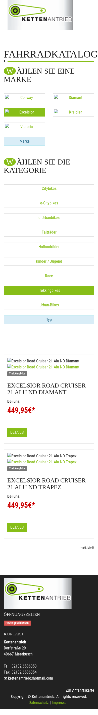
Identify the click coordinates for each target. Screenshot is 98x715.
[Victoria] (24, 127)
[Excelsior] (24, 112)
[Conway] (24, 98)
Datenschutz (39, 702)
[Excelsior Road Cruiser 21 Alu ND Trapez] (49, 462)
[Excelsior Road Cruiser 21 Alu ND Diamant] (49, 367)
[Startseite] (40, 15)
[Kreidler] (73, 112)
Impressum (61, 702)
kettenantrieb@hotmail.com (30, 678)
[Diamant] (73, 98)
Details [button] (17, 432)
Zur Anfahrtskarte (80, 690)
